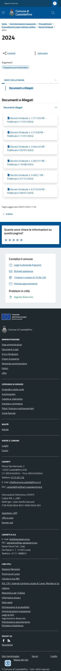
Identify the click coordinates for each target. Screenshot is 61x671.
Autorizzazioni (8, 394)
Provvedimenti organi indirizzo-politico (19, 26)
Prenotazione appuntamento (16, 622)
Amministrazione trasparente (23, 23)
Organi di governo (10, 359)
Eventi (5, 450)
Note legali (7, 602)
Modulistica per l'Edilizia (13, 593)
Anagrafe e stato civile (13, 389)
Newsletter (7, 645)
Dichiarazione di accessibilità (15, 607)
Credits (53, 656)
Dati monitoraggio (10, 656)
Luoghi (5, 445)
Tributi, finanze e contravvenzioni (18, 408)
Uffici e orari (7, 518)
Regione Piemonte (11, 3)
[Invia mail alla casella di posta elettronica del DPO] (19, 539)
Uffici (4, 373)
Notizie (5, 429)
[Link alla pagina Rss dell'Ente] (9, 640)
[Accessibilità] (7, 663)
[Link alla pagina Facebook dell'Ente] (3, 640)
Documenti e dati (10, 349)
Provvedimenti (45, 23)
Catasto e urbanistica (12, 399)
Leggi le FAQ (8, 615)
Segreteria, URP (9, 513)
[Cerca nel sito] (52, 12)
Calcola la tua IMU (11, 578)
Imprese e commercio (12, 403)
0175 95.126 (17, 477)
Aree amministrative (12, 344)
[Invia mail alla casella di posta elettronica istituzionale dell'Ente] (25, 482)
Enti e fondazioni (10, 354)
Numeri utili (7, 522)
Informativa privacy (11, 597)
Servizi (35, 656)
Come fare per (9, 413)
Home (4, 23)
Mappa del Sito (21, 660)
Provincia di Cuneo (11, 574)
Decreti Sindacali (45, 26)
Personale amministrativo (14, 363)
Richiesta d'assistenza (12, 625)
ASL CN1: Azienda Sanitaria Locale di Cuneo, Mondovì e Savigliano (30, 586)
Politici (5, 368)
